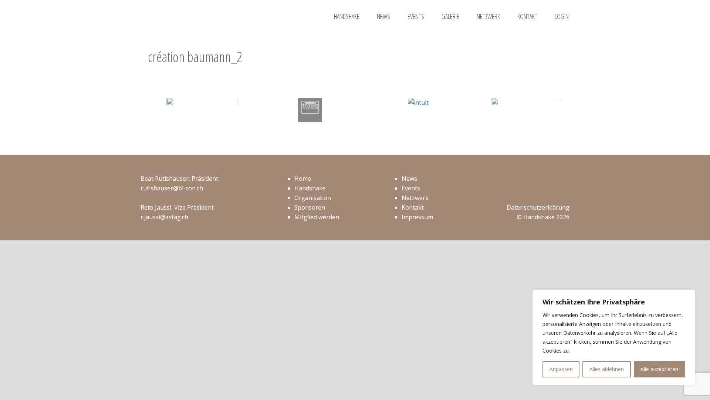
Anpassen (561, 369)
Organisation (312, 198)
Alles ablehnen (606, 369)
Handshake (310, 188)
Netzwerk (415, 198)
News (409, 178)
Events (411, 188)
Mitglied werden (316, 217)
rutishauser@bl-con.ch (172, 188)
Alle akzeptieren (659, 369)
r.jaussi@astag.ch (164, 217)
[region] (613, 337)
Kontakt (413, 207)
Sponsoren (309, 207)
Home (302, 178)
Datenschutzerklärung (538, 207)
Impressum (417, 217)
